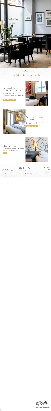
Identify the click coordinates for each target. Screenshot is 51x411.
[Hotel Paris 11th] (49, 169)
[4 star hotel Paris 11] (46, 169)
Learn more (42, 408)
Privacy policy (47, 173)
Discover (25, 64)
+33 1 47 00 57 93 (4, 172)
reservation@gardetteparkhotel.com (7, 173)
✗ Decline (46, 407)
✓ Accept (39, 407)
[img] (37, 93)
